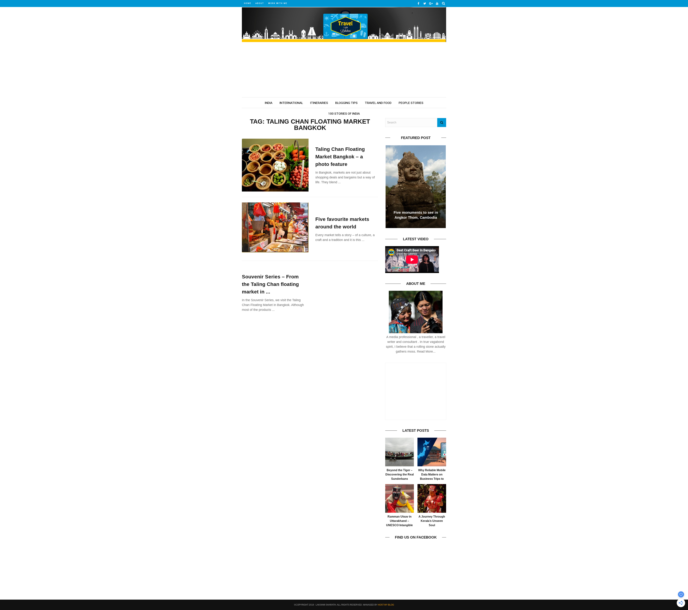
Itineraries (319, 103)
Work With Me (277, 3)
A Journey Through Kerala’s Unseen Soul (432, 521)
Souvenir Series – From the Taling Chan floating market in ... (270, 284)
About (259, 3)
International (291, 103)
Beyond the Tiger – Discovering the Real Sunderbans (399, 474)
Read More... (426, 351)
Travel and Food (378, 103)
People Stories (411, 103)
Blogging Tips (346, 103)
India (268, 103)
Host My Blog (386, 605)
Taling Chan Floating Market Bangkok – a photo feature (340, 156)
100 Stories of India (344, 113)
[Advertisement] (344, 70)
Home (247, 3)
